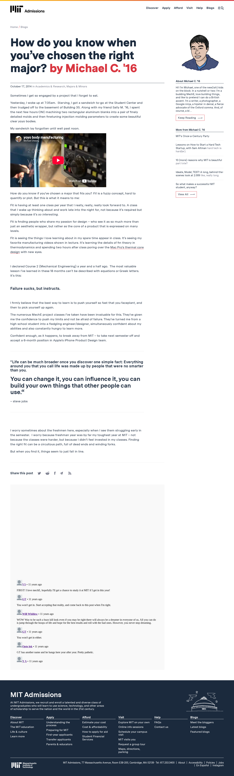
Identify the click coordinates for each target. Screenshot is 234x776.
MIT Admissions (35, 695)
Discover (16, 717)
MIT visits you (127, 739)
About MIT (17, 722)
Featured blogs (200, 731)
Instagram (218, 765)
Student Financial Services (93, 738)
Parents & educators (59, 744)
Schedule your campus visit (132, 733)
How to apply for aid (95, 731)
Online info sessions (130, 727)
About (181, 762)
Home (14, 27)
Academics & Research (50, 86)
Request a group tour (131, 744)
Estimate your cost (94, 722)
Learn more (17, 736)
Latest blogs (198, 727)
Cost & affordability (94, 727)
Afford (86, 717)
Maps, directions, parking (129, 750)
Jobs (221, 762)
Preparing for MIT (57, 730)
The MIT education (22, 727)
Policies (210, 762)
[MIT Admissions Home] (27, 8)
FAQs (157, 722)
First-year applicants (59, 734)
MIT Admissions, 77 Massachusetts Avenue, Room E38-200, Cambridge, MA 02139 (108, 762)
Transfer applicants (58, 739)
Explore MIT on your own (134, 722)
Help (157, 717)
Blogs (24, 27)
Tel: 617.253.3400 (165, 762)
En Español (202, 765)
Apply (50, 717)
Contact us (161, 727)
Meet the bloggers (202, 722)
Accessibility (196, 762)
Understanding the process (58, 724)
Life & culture (18, 731)
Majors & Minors (76, 86)
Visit (121, 717)
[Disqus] (87, 532)
